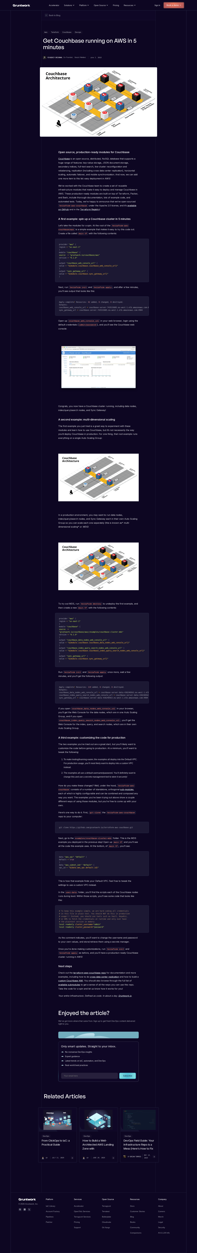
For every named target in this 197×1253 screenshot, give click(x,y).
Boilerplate (106, 1217)
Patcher (49, 1222)
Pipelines (49, 1217)
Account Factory (53, 1211)
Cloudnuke (106, 1222)
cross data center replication (104, 976)
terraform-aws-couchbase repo (89, 972)
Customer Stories (137, 1211)
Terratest (105, 1211)
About (160, 1206)
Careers (161, 1211)
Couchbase (64, 158)
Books (132, 1222)
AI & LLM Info (164, 1233)
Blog (132, 1217)
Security (161, 1227)
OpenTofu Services (82, 1211)
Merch (160, 1217)
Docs (132, 1206)
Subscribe (127, 1076)
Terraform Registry (90, 209)
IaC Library (50, 1206)
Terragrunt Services (82, 1217)
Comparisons (135, 1233)
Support (77, 1227)
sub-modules (126, 789)
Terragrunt (106, 1206)
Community (135, 1227)
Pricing (116, 5)
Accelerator (54, 5)
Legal (160, 1222)
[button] (69, 5)
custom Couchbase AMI (70, 980)
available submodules (69, 984)
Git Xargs (106, 1227)
